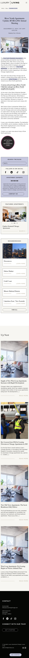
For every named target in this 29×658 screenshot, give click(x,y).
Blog (7, 8)
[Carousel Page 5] (17, 223)
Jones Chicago (13, 79)
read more (23, 395)
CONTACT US (13, 194)
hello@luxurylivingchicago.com (10, 607)
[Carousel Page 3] (14, 223)
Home (2, 8)
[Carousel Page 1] (11, 223)
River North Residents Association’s (13, 58)
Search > (22, 231)
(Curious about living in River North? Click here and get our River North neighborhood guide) (13, 87)
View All (14, 309)
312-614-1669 (5, 606)
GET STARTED (15, 654)
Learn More (20, 263)
